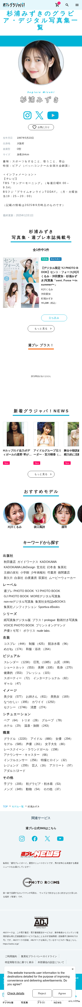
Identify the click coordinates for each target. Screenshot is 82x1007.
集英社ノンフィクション (20, 607)
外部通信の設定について (51, 962)
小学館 (24, 572)
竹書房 (51, 572)
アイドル (42, 738)
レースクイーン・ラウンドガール (32, 749)
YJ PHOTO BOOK (47, 591)
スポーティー (18, 678)
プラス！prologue (43, 620)
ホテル (13, 725)
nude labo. (43, 630)
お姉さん (37, 696)
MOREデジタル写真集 (45, 596)
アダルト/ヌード (14, 770)
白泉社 (18, 577)
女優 (64, 738)
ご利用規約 (11, 956)
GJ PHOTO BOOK (16, 596)
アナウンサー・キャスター (27, 754)
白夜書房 (31, 577)
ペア (12, 720)
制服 (37, 643)
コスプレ (15, 643)
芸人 (40, 765)
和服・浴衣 (39, 649)
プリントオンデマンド (51, 625)
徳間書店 (64, 572)
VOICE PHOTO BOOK (19, 625)
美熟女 (61, 696)
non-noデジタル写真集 (19, 601)
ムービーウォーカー (62, 577)
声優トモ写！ (13, 630)
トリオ (30, 720)
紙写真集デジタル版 (17, 620)
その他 (52, 789)
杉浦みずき (47, 298)
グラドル (16, 738)
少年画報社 (38, 572)
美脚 (46, 667)
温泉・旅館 (37, 725)
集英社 (62, 567)
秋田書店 (10, 561)
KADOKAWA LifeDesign (19, 567)
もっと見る (41, 328)
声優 (34, 744)
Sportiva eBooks (49, 607)
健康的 (14, 672)
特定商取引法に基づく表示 (19, 962)
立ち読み (54, 318)
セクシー (16, 707)
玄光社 (41, 567)
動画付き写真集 (67, 620)
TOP (5, 806)
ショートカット (20, 667)
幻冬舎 (51, 567)
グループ (53, 720)
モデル (14, 744)
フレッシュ (39, 672)
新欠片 (8, 577)
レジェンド (17, 765)
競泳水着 (59, 643)
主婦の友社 (11, 572)
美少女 (14, 696)
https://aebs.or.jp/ (11, 944)
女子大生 (56, 744)
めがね (14, 649)
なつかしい (17, 702)
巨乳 (43, 662)
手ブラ (14, 783)
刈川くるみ (47, 289)
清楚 (39, 707)
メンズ (14, 789)
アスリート (61, 765)
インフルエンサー (21, 760)
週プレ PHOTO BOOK (19, 591)
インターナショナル (51, 678)
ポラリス (29, 630)
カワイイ (44, 702)
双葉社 (42, 577)
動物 (34, 789)
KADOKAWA (48, 561)
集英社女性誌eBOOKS (50, 601)
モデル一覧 (18, 806)
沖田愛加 (46, 294)
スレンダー (18, 662)
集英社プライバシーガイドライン (39, 956)
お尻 (63, 662)
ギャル (13, 683)
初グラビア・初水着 (44, 783)
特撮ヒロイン (55, 760)
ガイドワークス (27, 561)
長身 (65, 667)
